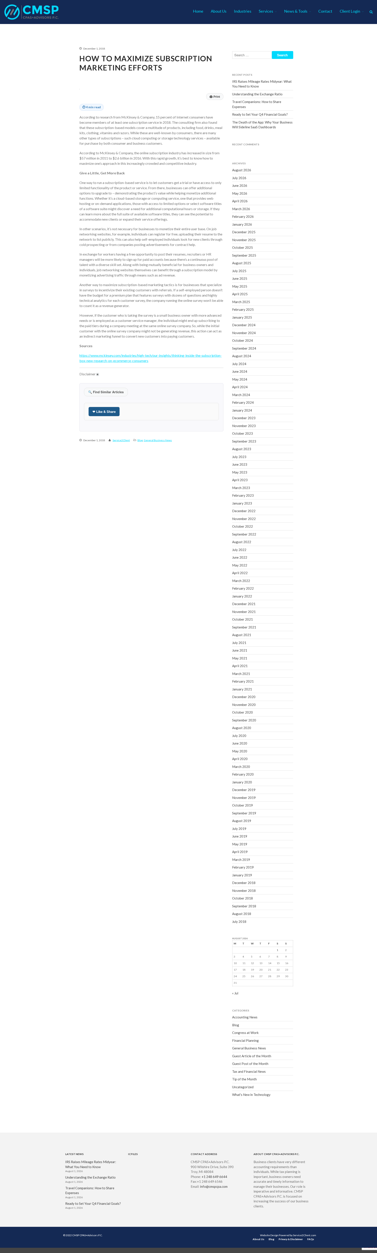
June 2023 (239, 464)
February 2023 (243, 495)
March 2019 (241, 860)
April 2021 (240, 666)
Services (266, 11)
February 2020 (243, 774)
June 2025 (239, 278)
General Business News (158, 440)
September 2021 (244, 627)
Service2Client (121, 440)
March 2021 (241, 674)
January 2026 (242, 224)
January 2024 (242, 410)
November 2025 (244, 240)
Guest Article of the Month (251, 1056)
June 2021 (239, 650)
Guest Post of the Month (250, 1064)
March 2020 (241, 767)
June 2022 (239, 557)
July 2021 (239, 643)
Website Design (269, 1235)
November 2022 (244, 519)
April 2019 (240, 852)
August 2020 (241, 728)
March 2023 (241, 488)
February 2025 (243, 309)
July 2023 (239, 457)
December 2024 (243, 325)
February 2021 (243, 681)
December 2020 (243, 697)
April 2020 (240, 759)
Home (198, 11)
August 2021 (241, 635)
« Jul (235, 993)
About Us (218, 11)
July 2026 (239, 178)
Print (214, 96)
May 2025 (239, 286)
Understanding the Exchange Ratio (257, 94)
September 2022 (244, 534)
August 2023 (241, 449)
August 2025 (241, 263)
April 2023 (240, 480)
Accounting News (244, 1017)
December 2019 (243, 790)
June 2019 (239, 836)
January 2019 (242, 875)
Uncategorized (243, 1087)
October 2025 (242, 247)
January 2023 (242, 503)
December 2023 (243, 418)
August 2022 (241, 542)
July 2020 (239, 736)
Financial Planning (245, 1040)
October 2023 (242, 433)
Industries (242, 11)
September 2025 (244, 255)
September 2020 (244, 720)
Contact (325, 11)
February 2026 (243, 216)
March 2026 (241, 209)
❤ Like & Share (104, 411)
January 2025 (242, 317)
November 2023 (244, 426)
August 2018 (241, 914)
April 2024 (240, 387)
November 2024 (244, 333)
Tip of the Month (244, 1079)
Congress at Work (245, 1033)
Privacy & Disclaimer (291, 1239)
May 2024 (239, 379)
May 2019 (239, 844)
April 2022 (240, 573)
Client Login (350, 11)
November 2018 (244, 891)
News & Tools (295, 11)
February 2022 (243, 588)
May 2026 (239, 193)
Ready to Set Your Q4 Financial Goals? (260, 114)
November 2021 (244, 612)
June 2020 (239, 743)
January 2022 (242, 596)
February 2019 (243, 867)
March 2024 (241, 395)
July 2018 (239, 921)
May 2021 (239, 658)
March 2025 (241, 302)
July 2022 (239, 550)
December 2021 (243, 604)
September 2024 (244, 348)
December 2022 (243, 511)
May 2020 (239, 751)
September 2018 (244, 906)
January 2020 (242, 782)
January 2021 (242, 689)
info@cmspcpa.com (214, 1186)
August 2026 (241, 170)
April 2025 (240, 294)
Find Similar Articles (106, 392)
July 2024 (239, 364)
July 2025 (239, 271)
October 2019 (242, 805)
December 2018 (243, 883)
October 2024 (242, 340)
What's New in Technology (251, 1095)
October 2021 (242, 619)
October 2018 (242, 898)
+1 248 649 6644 (214, 1177)
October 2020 (242, 712)
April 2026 (240, 201)
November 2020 (244, 705)
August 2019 (241, 821)
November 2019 (244, 798)
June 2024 (239, 371)
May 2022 (239, 565)
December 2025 (243, 232)
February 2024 (243, 402)
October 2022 (242, 526)
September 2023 (244, 441)
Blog (140, 440)
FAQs (310, 1239)
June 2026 (239, 185)
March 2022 (241, 581)
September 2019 (244, 813)
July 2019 (239, 829)
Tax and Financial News (249, 1071)
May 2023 (239, 472)
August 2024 (241, 356)
